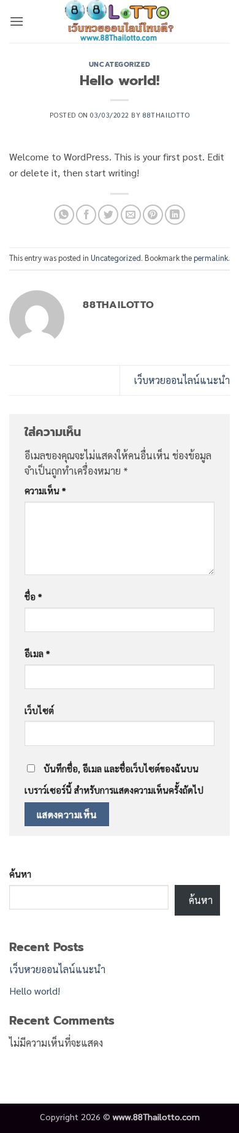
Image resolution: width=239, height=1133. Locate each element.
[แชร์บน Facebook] (86, 215)
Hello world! (34, 990)
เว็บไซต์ (39, 710)
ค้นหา (20, 873)
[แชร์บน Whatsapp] (64, 215)
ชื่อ (33, 596)
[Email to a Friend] (131, 215)
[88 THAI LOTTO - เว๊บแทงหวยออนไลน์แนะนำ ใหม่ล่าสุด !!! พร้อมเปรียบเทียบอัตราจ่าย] (119, 21)
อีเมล (37, 653)
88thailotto (166, 114)
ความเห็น (45, 490)
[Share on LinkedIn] (175, 215)
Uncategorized (119, 64)
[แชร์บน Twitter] (108, 215)
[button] (16, 21)
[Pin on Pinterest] (153, 215)
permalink (211, 257)
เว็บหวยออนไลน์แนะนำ (182, 380)
